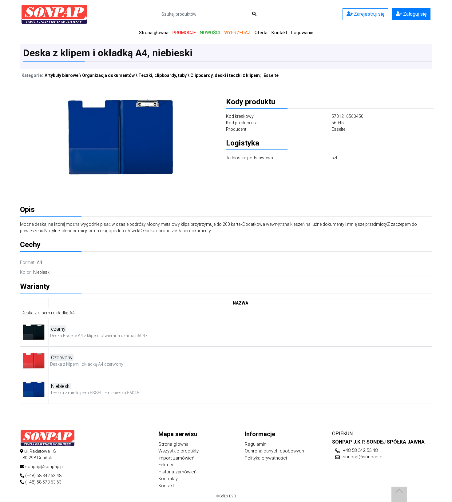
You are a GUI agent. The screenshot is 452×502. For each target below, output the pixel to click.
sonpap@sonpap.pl (363, 457)
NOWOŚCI (210, 32)
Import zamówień (176, 458)
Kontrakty (168, 478)
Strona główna (154, 32)
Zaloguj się (414, 14)
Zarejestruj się (368, 14)
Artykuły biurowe (61, 75)
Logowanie (302, 32)
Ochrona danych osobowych (274, 451)
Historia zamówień (177, 472)
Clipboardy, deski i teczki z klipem (225, 75)
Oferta (261, 32)
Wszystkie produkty (178, 451)
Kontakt (279, 32)
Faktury (165, 465)
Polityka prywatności (266, 458)
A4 (39, 262)
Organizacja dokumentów (108, 75)
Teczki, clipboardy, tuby (162, 75)
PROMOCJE (184, 32)
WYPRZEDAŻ (237, 32)
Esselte (271, 75)
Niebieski (41, 272)
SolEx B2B (227, 496)
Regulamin (255, 444)
